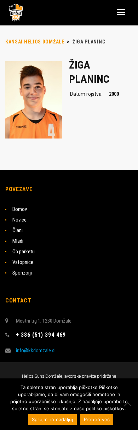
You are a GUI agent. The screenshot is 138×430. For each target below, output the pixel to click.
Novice (19, 220)
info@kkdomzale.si (36, 350)
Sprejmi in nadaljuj (52, 419)
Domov (19, 209)
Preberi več (97, 419)
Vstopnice (22, 262)
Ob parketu (23, 251)
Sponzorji (22, 273)
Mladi (17, 241)
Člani (17, 230)
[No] (129, 404)
